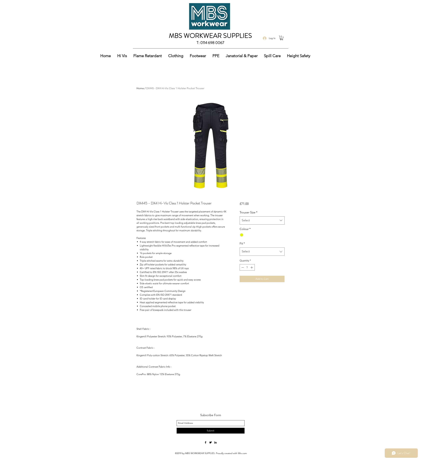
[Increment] (252, 267)
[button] (281, 38)
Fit (242, 243)
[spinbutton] (247, 267)
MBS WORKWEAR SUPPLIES (210, 35)
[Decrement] (242, 267)
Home (140, 88)
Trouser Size (248, 212)
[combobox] (262, 220)
